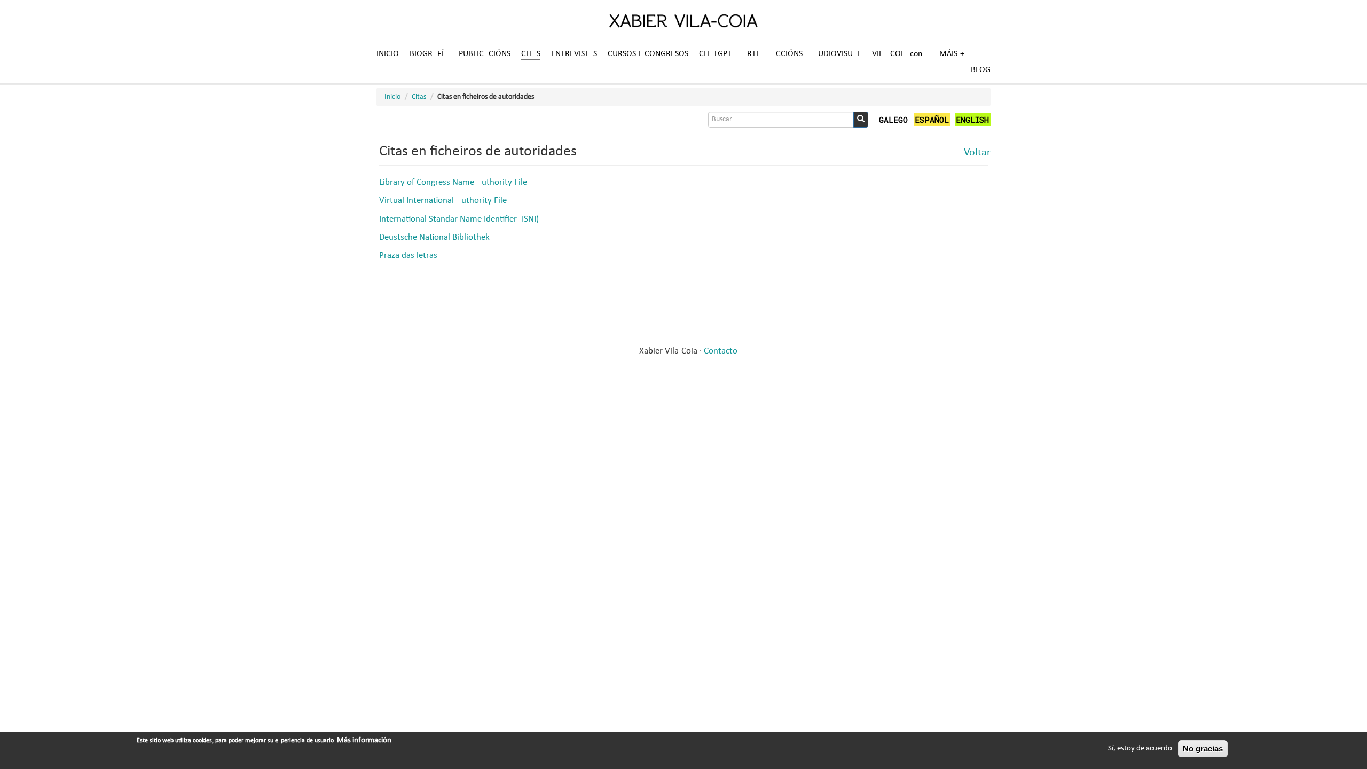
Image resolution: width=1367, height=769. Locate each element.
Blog (981, 70)
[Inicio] (683, 20)
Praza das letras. (409, 255)
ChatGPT (715, 54)
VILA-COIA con (897, 54)
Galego (893, 119)
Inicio (387, 54)
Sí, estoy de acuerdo (1140, 748)
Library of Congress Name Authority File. (454, 182)
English (972, 119)
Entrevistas (574, 54)
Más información (364, 740)
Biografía (429, 54)
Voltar (977, 152)
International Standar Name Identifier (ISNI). (460, 219)
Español (932, 119)
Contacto (720, 351)
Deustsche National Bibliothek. (435, 237)
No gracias (1203, 748)
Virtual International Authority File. (444, 200)
